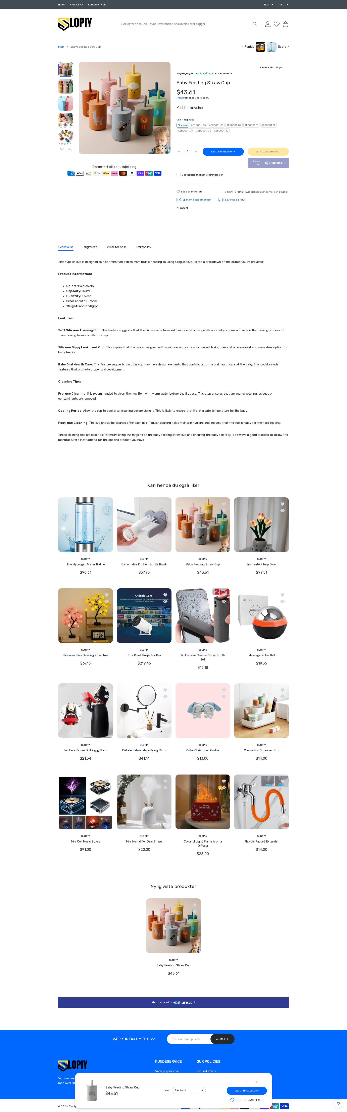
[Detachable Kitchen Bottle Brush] (144, 524)
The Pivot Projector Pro (144, 655)
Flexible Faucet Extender (261, 841)
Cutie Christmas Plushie (202, 750)
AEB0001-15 (216, 125)
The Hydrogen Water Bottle (85, 564)
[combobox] (190, 24)
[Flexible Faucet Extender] (261, 802)
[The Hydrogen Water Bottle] (85, 524)
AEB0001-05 (198, 125)
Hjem (61, 46)
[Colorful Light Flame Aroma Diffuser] (203, 802)
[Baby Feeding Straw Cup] (203, 524)
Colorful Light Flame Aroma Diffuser (203, 844)
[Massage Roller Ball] (261, 615)
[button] (62, 149)
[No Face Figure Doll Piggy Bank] (85, 710)
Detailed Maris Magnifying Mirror (144, 750)
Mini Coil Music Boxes (85, 841)
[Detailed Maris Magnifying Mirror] (144, 710)
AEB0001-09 (185, 130)
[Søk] (255, 24)
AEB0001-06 (203, 130)
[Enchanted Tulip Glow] (261, 524)
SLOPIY (85, 558)
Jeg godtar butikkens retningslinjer (202, 174)
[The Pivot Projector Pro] (144, 615)
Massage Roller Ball (261, 655)
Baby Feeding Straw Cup (122, 1087)
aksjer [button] (184, 208)
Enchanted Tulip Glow (261, 564)
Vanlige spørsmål (167, 1071)
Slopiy (72, 1106)
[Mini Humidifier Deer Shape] (144, 802)
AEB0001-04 (234, 125)
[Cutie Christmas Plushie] (203, 710)
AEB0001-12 (268, 125)
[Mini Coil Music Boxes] (85, 802)
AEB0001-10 (221, 130)
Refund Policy (206, 1071)
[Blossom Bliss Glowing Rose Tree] (85, 615)
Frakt (180, 97)
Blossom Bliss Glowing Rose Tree (85, 655)
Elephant (183, 125)
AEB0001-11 (251, 125)
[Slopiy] (75, 24)
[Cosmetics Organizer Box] (261, 710)
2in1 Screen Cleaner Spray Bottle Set (202, 657)
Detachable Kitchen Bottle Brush (144, 564)
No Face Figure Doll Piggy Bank (85, 750)
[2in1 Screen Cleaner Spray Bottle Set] (203, 615)
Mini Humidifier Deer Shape (144, 841)
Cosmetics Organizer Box (261, 750)
